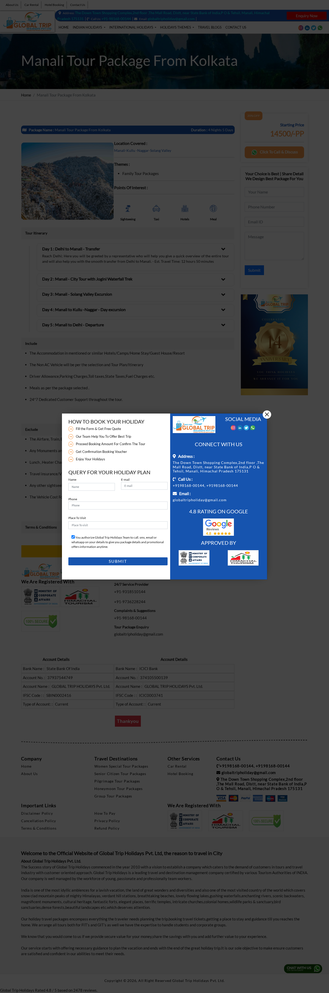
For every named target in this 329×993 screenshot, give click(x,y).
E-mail (125, 479)
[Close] (267, 414)
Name (72, 479)
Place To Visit (77, 518)
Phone (72, 499)
